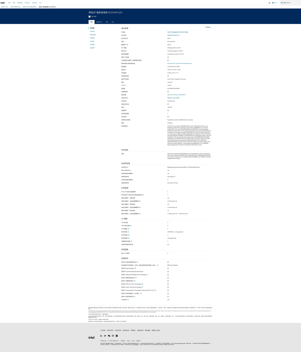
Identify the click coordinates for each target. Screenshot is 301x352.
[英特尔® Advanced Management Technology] (147, 274)
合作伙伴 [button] (34, 2)
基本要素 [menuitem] (92, 28)
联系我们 (133, 330)
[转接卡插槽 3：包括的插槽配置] (140, 213)
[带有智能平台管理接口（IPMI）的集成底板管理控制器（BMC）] (157, 265)
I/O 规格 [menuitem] (92, 41)
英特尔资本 (110, 330)
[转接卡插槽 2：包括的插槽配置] (140, 207)
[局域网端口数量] (131, 241)
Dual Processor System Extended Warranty (179, 63)
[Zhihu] (116, 336)
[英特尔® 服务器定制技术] (136, 277)
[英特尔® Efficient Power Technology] (142, 284)
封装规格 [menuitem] (92, 44)
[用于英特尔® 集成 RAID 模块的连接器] (143, 195)
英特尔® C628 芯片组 (173, 98)
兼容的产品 (99, 22)
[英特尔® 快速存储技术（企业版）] (141, 293)
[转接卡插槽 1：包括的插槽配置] (140, 201)
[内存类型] (127, 167)
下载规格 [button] (207, 27)
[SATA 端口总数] (131, 225)
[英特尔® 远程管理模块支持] (137, 262)
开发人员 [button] (27, 2)
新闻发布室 (140, 330)
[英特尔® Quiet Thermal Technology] (142, 287)
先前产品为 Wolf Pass (173, 35)
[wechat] (109, 336)
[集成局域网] (129, 238)
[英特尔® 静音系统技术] (135, 296)
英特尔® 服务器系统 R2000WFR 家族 (177, 32)
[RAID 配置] (128, 232)
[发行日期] (127, 38)
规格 (91, 22)
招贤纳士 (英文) (156, 330)
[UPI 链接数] (128, 228)
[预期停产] (127, 44)
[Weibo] (105, 336)
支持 (113, 22)
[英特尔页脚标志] (92, 337)
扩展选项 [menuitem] (92, 38)
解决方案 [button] (20, 2)
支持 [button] (14, 2)
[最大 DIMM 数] (130, 170)
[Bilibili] (113, 336)
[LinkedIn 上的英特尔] (101, 336)
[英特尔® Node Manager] (135, 268)
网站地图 (147, 330)
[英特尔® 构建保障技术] (135, 281)
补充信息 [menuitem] (92, 31)
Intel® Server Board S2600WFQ (176, 95)
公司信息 (103, 330)
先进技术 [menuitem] (92, 48)
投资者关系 (126, 330)
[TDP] (125, 85)
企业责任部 (118, 330)
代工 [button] (40, 2)
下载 (107, 22)
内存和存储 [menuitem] (93, 34)
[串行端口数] (129, 235)
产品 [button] (9, 2)
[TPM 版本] (128, 299)
